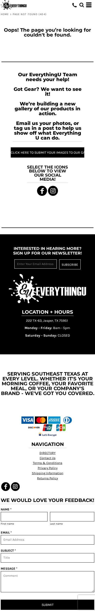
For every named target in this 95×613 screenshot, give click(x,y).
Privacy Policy (47, 468)
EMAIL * (6, 532)
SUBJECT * (8, 550)
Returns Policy (47, 478)
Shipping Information (47, 473)
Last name (56, 523)
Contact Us (48, 458)
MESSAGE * (9, 568)
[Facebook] (42, 191)
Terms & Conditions (47, 463)
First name (7, 523)
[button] (81, 4)
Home (5, 14)
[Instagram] (53, 191)
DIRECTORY (47, 453)
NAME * (6, 509)
